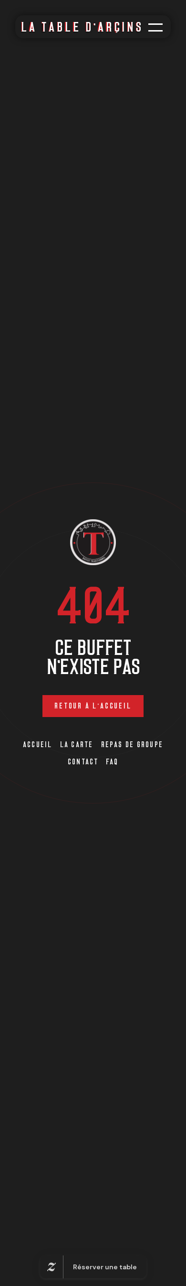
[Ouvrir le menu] (155, 27)
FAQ (112, 762)
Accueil (37, 744)
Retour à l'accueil (92, 706)
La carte (76, 744)
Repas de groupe (132, 744)
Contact (83, 762)
